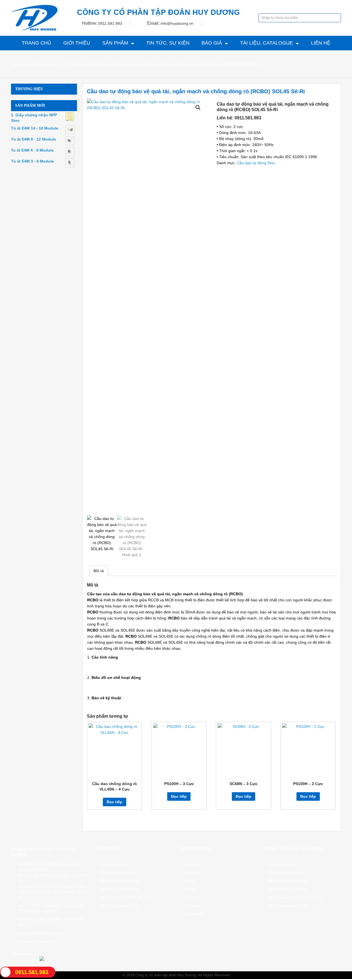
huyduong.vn (45, 941)
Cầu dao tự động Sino (90, 64)
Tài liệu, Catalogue (266, 43)
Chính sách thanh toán (119, 905)
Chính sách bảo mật (116, 872)
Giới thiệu (76, 43)
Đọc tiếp (114, 802)
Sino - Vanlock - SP (49, 64)
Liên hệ (320, 43)
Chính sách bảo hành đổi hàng (126, 897)
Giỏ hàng (192, 864)
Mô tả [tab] (99, 571)
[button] (198, 108)
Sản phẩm (115, 43)
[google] (20, 962)
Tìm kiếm (336, 18)
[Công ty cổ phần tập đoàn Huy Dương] (34, 18)
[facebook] (13, 962)
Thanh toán (194, 914)
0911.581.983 (110, 23)
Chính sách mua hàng (118, 889)
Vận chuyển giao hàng (118, 881)
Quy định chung (113, 864)
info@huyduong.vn (177, 23)
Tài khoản (192, 905)
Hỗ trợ (189, 881)
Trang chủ (36, 43)
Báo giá (212, 43)
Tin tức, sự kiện (167, 43)
